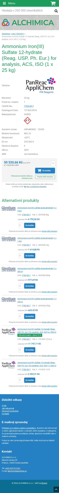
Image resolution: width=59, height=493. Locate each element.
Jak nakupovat (8, 408)
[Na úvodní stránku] (29, 22)
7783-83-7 (29, 106)
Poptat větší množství (45, 177)
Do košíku (30, 225)
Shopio (44, 483)
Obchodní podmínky (10, 411)
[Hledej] (56, 11)
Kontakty (5, 414)
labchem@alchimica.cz (17, 471)
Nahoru (56, 488)
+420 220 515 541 (12, 468)
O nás (4, 405)
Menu (11, 3)
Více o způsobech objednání (36, 187)
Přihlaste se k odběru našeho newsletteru (19, 428)
